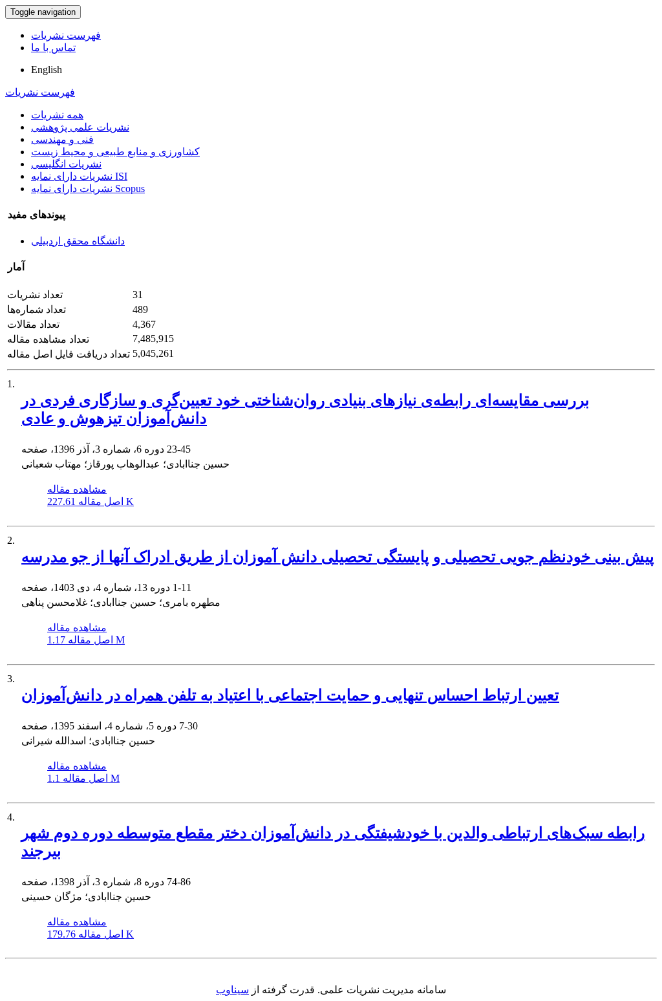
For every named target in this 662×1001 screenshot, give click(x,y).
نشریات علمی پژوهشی (80, 127)
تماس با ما (53, 47)
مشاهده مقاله (77, 489)
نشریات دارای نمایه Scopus (88, 188)
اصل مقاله (90, 501)
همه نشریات (57, 114)
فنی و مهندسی (62, 139)
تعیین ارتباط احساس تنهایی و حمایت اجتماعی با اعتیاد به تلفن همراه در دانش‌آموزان (290, 695)
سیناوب (232, 989)
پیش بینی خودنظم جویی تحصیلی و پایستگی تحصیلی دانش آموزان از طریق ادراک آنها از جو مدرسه (337, 556)
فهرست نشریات (66, 35)
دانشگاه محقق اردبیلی (78, 240)
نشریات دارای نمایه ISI (79, 176)
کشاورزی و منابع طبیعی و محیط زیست (115, 151)
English (46, 69)
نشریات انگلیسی (66, 163)
